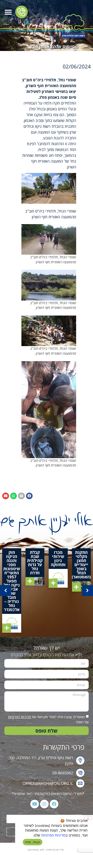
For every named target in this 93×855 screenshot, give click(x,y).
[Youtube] (34, 804)
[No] (88, 818)
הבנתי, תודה (32, 842)
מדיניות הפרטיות (19, 717)
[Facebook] (54, 804)
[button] (8, 12)
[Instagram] (44, 804)
